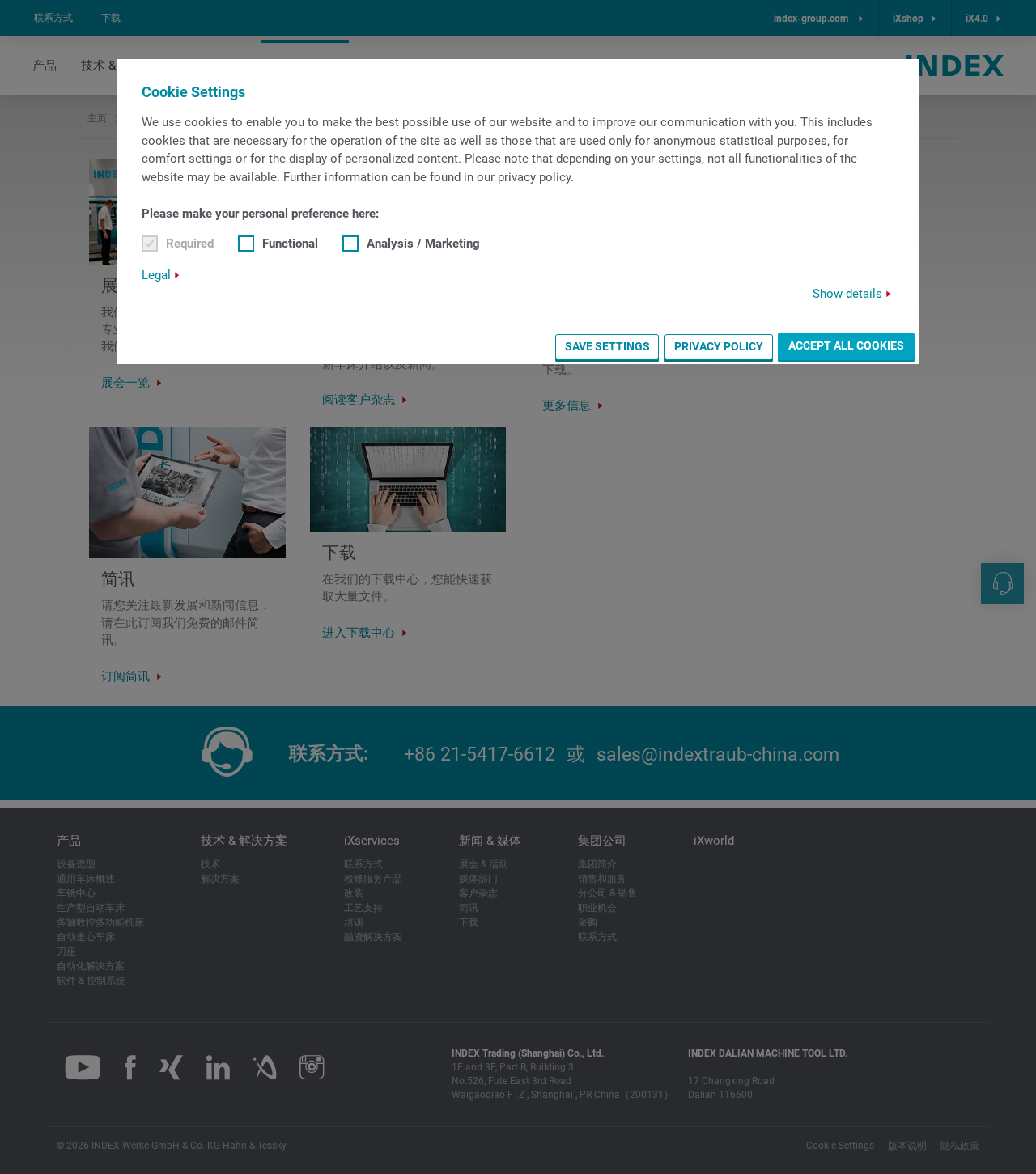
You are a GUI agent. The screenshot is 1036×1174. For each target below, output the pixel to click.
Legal (156, 275)
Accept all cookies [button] (846, 345)
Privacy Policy (718, 346)
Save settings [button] (607, 346)
